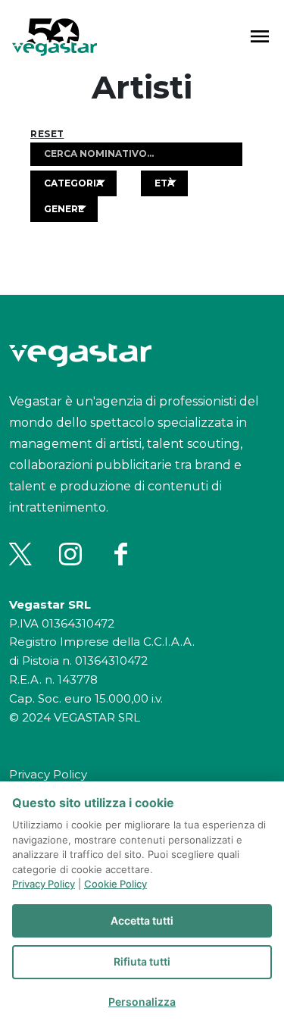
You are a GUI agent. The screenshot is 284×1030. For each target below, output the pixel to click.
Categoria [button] (73, 183)
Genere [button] (64, 208)
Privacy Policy (48, 774)
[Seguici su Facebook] (120, 554)
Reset (47, 134)
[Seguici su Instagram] (70, 554)
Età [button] (164, 183)
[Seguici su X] (20, 554)
